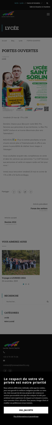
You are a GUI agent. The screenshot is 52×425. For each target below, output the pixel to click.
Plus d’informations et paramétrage (26, 416)
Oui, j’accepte (26, 410)
